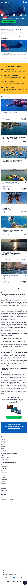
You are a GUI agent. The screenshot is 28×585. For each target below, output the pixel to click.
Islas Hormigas (4, 490)
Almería (3, 439)
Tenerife (3, 464)
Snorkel (2, 455)
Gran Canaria (4, 472)
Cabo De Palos (4, 466)
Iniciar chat (14, 430)
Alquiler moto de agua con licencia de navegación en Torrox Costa (11, 277)
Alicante (3, 481)
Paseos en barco (5, 457)
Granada (3, 446)
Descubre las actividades (8, 21)
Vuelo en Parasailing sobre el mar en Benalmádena (11, 207)
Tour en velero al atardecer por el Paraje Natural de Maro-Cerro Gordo (12, 254)
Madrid (2, 470)
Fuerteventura (4, 474)
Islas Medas (4, 475)
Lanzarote (3, 468)
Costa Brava (4, 479)
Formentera (4, 496)
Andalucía (3, 450)
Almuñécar (3, 443)
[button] (25, 583)
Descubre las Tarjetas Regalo (14, 417)
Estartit (3, 492)
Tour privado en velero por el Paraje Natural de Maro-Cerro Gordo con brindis (14, 138)
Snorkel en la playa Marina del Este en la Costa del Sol (13, 114)
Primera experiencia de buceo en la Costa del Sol (13, 55)
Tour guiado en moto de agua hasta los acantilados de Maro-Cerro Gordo (12, 161)
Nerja (2, 448)
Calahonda (3, 441)
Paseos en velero (5, 459)
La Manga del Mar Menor (7, 499)
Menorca (3, 477)
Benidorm (3, 488)
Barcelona (3, 483)
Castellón (3, 497)
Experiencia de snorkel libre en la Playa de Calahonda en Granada (12, 231)
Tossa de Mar (4, 485)
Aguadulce (3, 444)
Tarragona (3, 494)
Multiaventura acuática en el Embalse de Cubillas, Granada (12, 184)
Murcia (2, 486)
